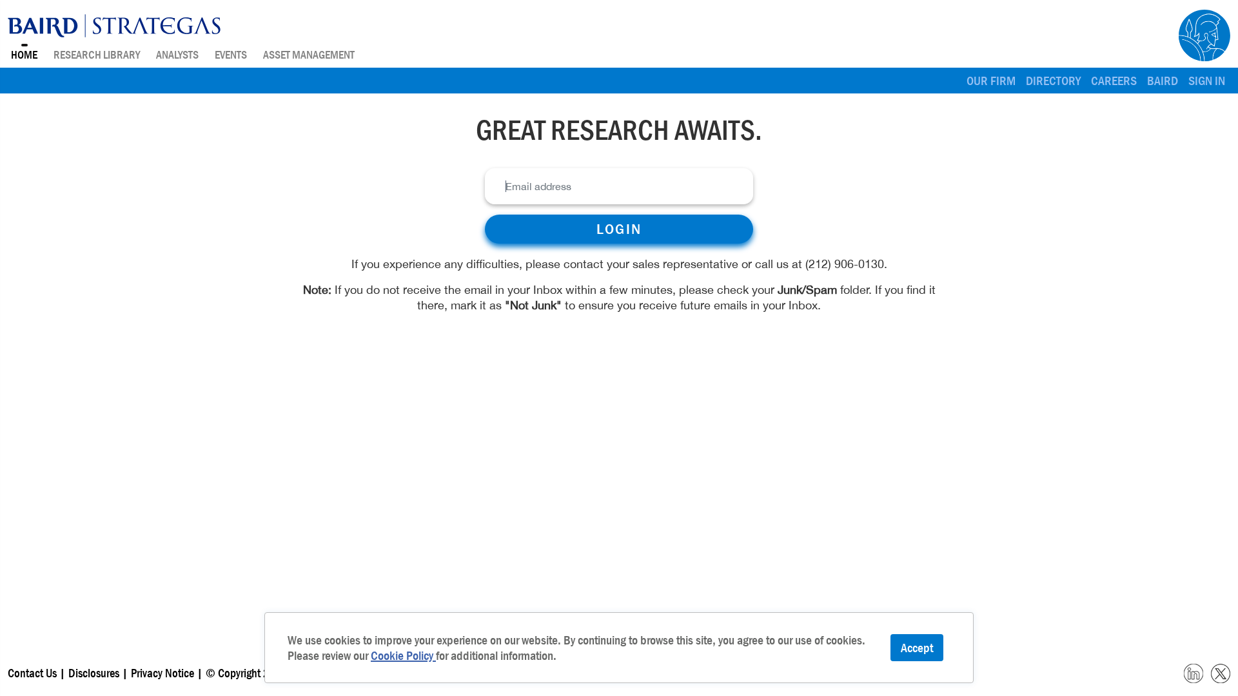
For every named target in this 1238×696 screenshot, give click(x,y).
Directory (1053, 80)
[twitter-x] (1220, 672)
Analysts (177, 54)
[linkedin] (1193, 672)
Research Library (97, 54)
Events (231, 54)
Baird (1162, 80)
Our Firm (991, 80)
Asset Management (309, 54)
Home (24, 54)
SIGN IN (1206, 80)
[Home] (114, 25)
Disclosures (93, 673)
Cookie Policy (403, 655)
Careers (1114, 80)
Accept (917, 648)
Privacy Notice (164, 673)
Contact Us (32, 673)
